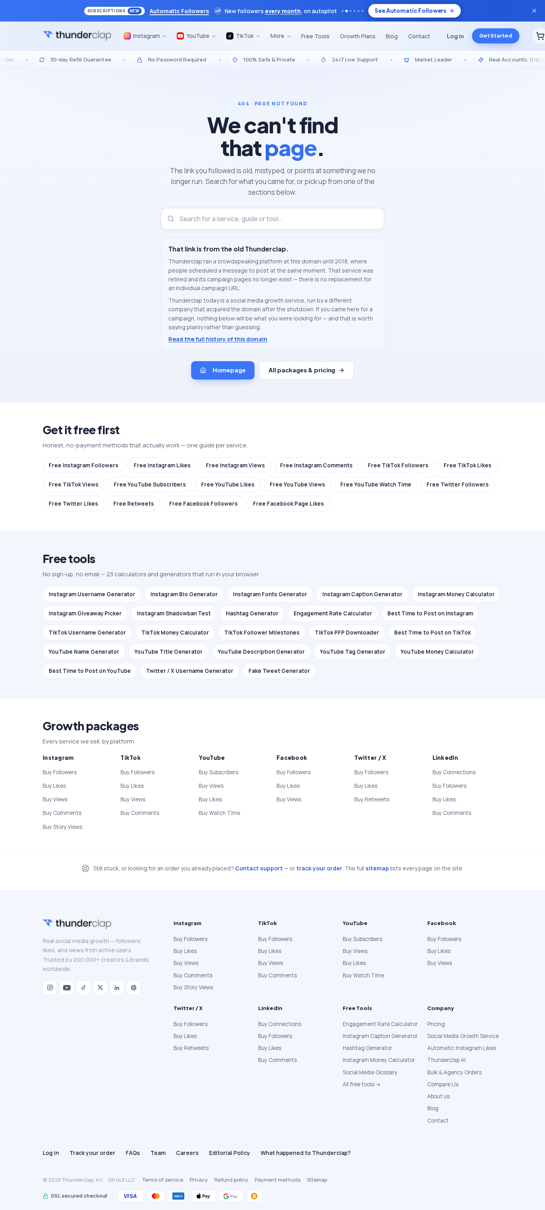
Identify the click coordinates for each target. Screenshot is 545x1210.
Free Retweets (133, 503)
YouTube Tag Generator (352, 651)
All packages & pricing (302, 370)
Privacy (199, 1179)
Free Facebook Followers (203, 503)
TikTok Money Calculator (175, 632)
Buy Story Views (62, 826)
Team (158, 1153)
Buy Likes (54, 785)
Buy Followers (60, 772)
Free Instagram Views (235, 465)
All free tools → (362, 1084)
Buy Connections (454, 772)
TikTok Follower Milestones (262, 632)
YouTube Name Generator (84, 651)
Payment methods (277, 1179)
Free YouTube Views (297, 484)
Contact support (259, 868)
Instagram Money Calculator (456, 594)
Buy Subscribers (218, 772)
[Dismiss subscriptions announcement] (534, 11)
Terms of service (162, 1179)
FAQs (133, 1153)
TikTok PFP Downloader (347, 632)
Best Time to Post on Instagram (430, 613)
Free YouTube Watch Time (375, 484)
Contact (419, 36)
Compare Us (442, 1084)
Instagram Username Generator (92, 594)
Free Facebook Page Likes (288, 503)
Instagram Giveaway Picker (85, 613)
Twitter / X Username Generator (189, 670)
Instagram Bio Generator (184, 594)
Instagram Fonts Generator (270, 594)
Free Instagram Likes (162, 465)
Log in (455, 36)
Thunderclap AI (446, 1060)
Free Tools (315, 36)
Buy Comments (62, 813)
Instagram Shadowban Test (174, 613)
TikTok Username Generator (87, 632)
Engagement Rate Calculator (333, 613)
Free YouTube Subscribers (150, 484)
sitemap (377, 868)
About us (438, 1096)
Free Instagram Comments (316, 465)
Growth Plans (357, 36)
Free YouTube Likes (228, 484)
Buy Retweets (371, 799)
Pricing (436, 1024)
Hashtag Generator (252, 613)
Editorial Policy (229, 1153)
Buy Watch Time (219, 813)
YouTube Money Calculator (437, 651)
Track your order (92, 1153)
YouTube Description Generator (261, 651)
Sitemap (317, 1179)
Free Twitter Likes (73, 503)
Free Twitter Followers (458, 484)
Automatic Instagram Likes (461, 1048)
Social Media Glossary (370, 1072)
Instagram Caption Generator (362, 594)
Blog (392, 36)
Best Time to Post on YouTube (90, 670)
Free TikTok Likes (468, 465)
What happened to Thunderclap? (306, 1153)
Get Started (495, 36)
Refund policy (231, 1179)
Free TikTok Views (74, 484)
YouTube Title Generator (168, 651)
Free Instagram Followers (83, 465)
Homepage (229, 370)
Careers (187, 1153)
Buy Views (55, 799)
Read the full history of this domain (217, 339)
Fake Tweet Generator (279, 670)
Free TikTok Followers (398, 465)
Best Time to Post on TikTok (432, 632)
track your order (319, 868)
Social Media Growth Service (463, 1036)
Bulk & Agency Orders (454, 1072)
